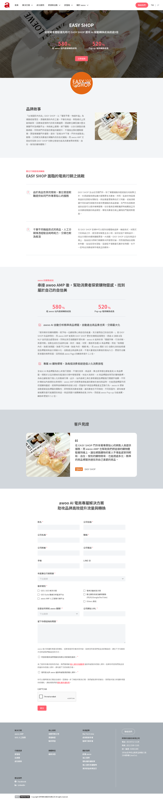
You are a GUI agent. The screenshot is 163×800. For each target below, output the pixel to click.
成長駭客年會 (88, 737)
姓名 (40, 521)
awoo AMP (19, 734)
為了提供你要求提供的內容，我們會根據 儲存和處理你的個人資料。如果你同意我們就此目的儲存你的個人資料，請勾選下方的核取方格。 (81, 665)
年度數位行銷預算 (46, 573)
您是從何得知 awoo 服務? (50, 608)
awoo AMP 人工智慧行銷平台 (52, 598)
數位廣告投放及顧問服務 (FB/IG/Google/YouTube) (97, 596)
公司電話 (88, 547)
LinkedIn (21, 785)
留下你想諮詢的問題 (47, 621)
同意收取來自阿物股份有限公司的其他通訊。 (59, 656)
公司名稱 (42, 534)
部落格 (17, 754)
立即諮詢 (81, 58)
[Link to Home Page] (7, 5)
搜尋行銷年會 (88, 741)
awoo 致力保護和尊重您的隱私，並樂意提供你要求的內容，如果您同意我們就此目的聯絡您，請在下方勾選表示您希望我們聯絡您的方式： (81, 650)
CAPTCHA (42, 689)
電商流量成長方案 (94, 590)
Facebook (22, 781)
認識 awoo (87, 754)
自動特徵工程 (54, 734)
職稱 (86, 534)
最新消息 (52, 754)
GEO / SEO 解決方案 (49, 590)
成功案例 (18, 761)
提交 (42, 708)
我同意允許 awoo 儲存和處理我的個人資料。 (59, 672)
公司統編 (42, 547)
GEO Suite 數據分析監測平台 (52, 594)
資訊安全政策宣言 (90, 768)
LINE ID (87, 560)
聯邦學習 (52, 741)
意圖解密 (52, 737)
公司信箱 (88, 521)
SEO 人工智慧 (20, 737)
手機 (40, 560)
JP (158, 5)
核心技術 (52, 730)
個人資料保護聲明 (77, 664)
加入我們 (86, 757)
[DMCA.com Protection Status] (22, 796)
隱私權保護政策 (63, 682)
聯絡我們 (142, 5)
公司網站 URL (90, 608)
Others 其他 (91, 601)
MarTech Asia (88, 734)
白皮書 (17, 757)
